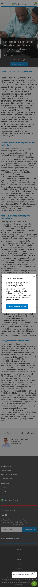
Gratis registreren (16, 306)
